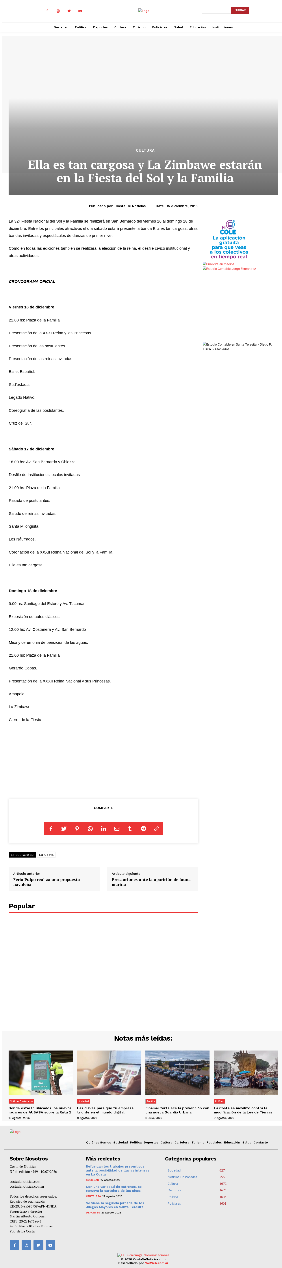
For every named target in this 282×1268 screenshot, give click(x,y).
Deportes (151, 1142)
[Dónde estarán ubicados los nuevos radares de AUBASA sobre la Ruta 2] (41, 1073)
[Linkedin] (103, 828)
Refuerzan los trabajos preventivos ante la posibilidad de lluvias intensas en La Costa (117, 1170)
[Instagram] (58, 11)
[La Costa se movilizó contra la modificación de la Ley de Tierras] (246, 1073)
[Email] (116, 828)
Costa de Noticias (131, 206)
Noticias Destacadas (21, 1101)
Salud (246, 1142)
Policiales (214, 1142)
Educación (232, 1142)
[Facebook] (47, 11)
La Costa (46, 854)
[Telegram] (143, 828)
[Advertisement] (103, 760)
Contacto (261, 1142)
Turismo (197, 1142)
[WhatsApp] (90, 828)
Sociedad (83, 1101)
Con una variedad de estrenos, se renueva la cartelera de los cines (114, 1189)
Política (151, 1101)
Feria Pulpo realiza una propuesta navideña (46, 882)
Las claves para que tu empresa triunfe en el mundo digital (105, 1110)
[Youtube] (80, 11)
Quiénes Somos (98, 1142)
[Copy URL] (156, 828)
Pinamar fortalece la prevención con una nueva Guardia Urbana (177, 1110)
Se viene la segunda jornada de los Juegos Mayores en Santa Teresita (115, 1205)
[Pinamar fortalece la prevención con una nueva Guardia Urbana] (177, 1073)
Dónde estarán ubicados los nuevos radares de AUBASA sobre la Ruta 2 (40, 1110)
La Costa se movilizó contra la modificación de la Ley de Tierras (243, 1110)
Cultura (145, 150)
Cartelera (181, 1142)
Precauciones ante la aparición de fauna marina (151, 882)
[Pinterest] (77, 828)
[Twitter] (69, 11)
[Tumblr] (130, 828)
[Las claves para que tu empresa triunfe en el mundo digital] (109, 1073)
